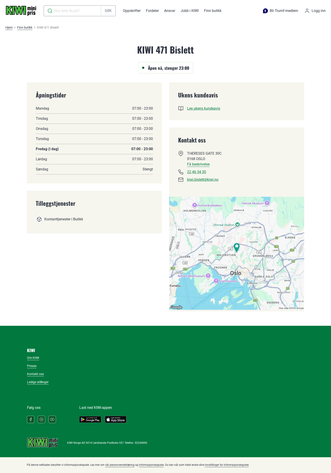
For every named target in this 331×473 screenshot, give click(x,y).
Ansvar (169, 11)
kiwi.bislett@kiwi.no (202, 179)
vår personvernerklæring (119, 464)
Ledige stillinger (38, 382)
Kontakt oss (35, 374)
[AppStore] (116, 419)
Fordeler (152, 11)
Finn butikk (213, 11)
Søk (108, 11)
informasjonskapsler (151, 464)
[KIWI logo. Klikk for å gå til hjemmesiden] (20, 10)
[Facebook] (30, 419)
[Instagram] (41, 419)
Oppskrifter (132, 11)
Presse (31, 366)
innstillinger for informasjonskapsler (227, 464)
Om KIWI (33, 358)
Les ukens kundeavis (203, 108)
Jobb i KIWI (190, 11)
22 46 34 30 (196, 172)
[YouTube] (52, 419)
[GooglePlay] (90, 419)
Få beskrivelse (198, 164)
